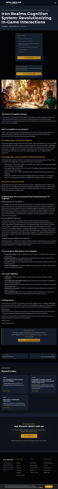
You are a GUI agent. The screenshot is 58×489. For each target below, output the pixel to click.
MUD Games (33, 463)
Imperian (19, 472)
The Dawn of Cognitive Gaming (25, 38)
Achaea (18, 463)
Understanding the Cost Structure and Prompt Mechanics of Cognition (28, 44)
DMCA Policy (47, 472)
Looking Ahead (21, 51)
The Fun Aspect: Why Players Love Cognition (28, 47)
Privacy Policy (47, 470)
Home (3, 10)
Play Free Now (29, 57)
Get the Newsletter (48, 463)
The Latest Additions (22, 49)
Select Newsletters (29, 73)
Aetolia (18, 465)
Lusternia (19, 467)
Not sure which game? (41, 440)
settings (41, 487)
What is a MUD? (33, 465)
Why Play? (32, 470)
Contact (46, 465)
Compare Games (21, 475)
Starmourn (19, 470)
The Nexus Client (34, 472)
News (7, 10)
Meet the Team (47, 467)
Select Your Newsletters (29, 340)
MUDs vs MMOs (34, 467)
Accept (49, 486)
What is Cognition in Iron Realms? (25, 41)
